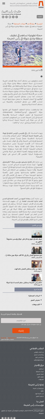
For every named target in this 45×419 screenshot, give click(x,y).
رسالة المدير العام (39, 357)
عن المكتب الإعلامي (39, 352)
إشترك (21, 330)
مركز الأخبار (39, 365)
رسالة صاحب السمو (39, 355)
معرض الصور (41, 377)
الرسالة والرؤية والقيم (39, 360)
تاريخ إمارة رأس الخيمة (38, 388)
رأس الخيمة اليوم (39, 393)
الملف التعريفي (40, 374)
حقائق (42, 391)
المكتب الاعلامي (37, 348)
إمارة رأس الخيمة (36, 384)
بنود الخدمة (3, 337)
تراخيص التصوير (40, 396)
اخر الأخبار (41, 369)
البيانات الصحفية (40, 371)
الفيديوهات (41, 379)
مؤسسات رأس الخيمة (34, 405)
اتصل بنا (40, 401)
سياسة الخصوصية (11, 337)
